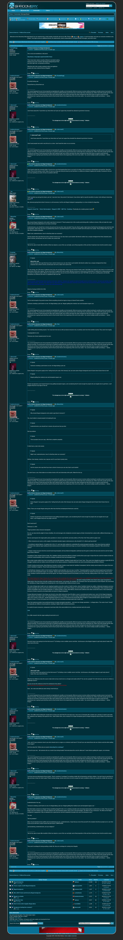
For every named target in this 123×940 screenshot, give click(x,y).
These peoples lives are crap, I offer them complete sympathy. (46, 438)
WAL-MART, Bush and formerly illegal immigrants (27, 893)
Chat (91, 19)
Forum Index (32, 19)
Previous (100, 32)
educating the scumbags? (57, 747)
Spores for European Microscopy (89, 42)
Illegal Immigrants (18, 882)
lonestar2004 (78, 885)
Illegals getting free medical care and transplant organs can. (46, 375)
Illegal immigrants (18, 889)
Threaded (93, 32)
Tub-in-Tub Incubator (45, 209)
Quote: (33, 258)
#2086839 (31, 106)
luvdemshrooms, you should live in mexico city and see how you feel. (48, 424)
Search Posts (42, 19)
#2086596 (31, 77)
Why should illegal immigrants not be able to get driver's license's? (47, 411)
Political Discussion (25, 32)
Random (103, 19)
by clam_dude (106, 908)
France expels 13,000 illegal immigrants (24, 885)
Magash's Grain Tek (32, 209)
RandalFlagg (60, 75)
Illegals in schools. (19, 896)
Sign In (13, 20)
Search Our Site (90, 3)
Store (96, 19)
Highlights (63, 19)
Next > (106, 45)
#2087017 (31, 798)
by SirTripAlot (106, 901)
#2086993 (31, 738)
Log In (95, 7)
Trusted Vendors (53, 19)
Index (107, 32)
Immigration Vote (18, 900)
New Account (89, 7)
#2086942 (31, 325)
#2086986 (31, 710)
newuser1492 (78, 889)
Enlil (16, 917)
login (74, 36)
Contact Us (101, 7)
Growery (111, 19)
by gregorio (106, 887)
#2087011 (31, 772)
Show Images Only (14, 920)
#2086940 (31, 296)
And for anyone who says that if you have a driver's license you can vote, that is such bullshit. (54, 466)
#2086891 (31, 165)
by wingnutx (106, 897)
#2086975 (31, 663)
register (82, 36)
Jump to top (13, 866)
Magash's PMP (56, 209)
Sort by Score (23, 920)
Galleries (71, 19)
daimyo (77, 882)
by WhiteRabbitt (106, 890)
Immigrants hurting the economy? (23, 907)
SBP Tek (63, 209)
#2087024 (31, 842)
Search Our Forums (100, 3)
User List (84, 19)
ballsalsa (19, 917)
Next (112, 32)
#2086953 (31, 405)
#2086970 (31, 637)
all (21, 883)
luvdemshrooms (61, 105)
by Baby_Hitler (106, 894)
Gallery (48, 10)
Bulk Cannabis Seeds (71, 42)
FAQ (78, 19)
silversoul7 (60, 129)
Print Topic (29, 920)
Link (28, 610)
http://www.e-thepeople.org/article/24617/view (39, 56)
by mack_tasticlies (106, 883)
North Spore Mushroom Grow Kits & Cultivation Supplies (30, 42)
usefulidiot (77, 903)
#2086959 (31, 494)
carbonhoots (78, 893)
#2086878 (31, 131)
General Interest (14, 32)
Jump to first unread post (16, 45)
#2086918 (31, 218)
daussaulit (77, 907)
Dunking (69, 209)
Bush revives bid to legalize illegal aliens (25, 903)
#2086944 (31, 358)
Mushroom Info (25, 10)
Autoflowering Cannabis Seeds (56, 42)
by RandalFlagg (106, 905)
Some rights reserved (70, 936)
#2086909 (31, 193)
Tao (58, 324)
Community (36, 10)
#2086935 (31, 254)
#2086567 (31, 49)
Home (13, 10)
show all (111, 45)
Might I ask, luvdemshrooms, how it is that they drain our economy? (47, 452)
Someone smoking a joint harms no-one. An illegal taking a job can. (48, 364)
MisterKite (60, 252)
